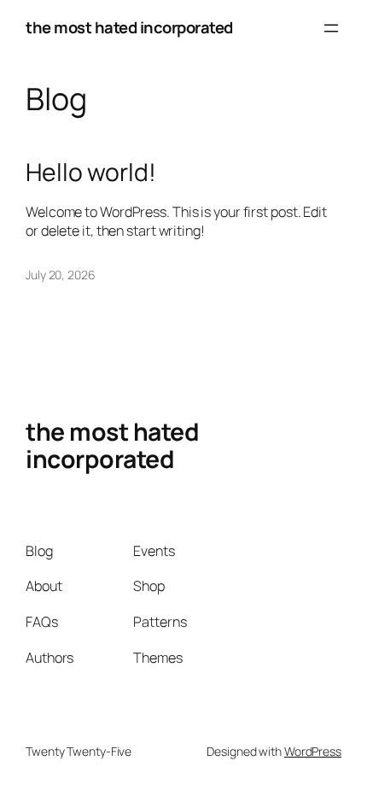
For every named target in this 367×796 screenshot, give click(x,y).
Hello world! (91, 172)
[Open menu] (331, 28)
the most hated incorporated (129, 27)
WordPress (312, 751)
